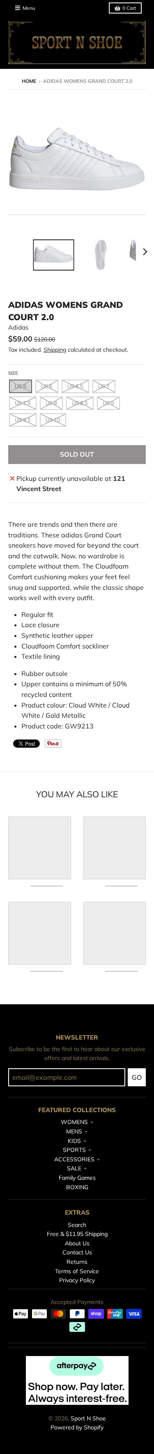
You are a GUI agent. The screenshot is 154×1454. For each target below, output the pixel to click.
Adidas (18, 327)
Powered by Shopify (77, 1427)
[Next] (145, 251)
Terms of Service (77, 1271)
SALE (74, 1168)
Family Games (77, 1177)
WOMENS (74, 1122)
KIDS (74, 1141)
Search (77, 1225)
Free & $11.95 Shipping (77, 1234)
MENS (74, 1131)
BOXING (77, 1187)
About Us (77, 1243)
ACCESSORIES (74, 1159)
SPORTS (74, 1150)
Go (137, 1077)
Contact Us (77, 1252)
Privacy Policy (77, 1280)
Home (29, 81)
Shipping (55, 349)
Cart (129, 8)
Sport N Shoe (88, 1418)
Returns (77, 1261)
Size (13, 373)
